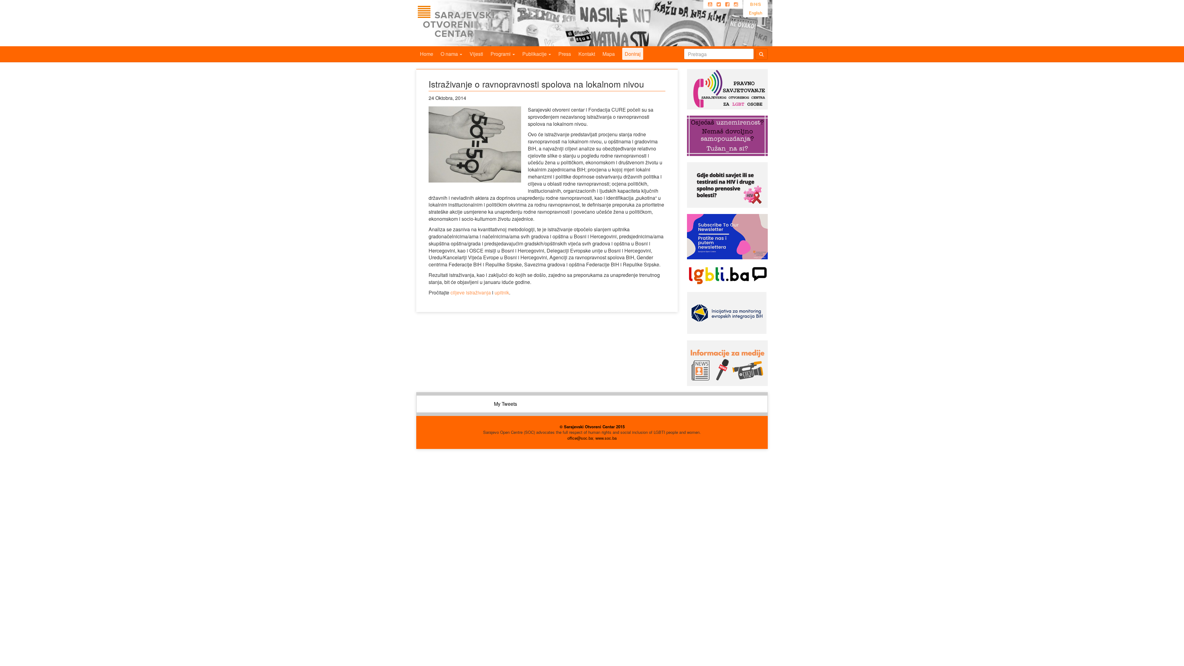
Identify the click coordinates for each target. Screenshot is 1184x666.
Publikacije (535, 53)
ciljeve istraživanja (470, 292)
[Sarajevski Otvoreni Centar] (468, 23)
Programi (501, 53)
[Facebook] (727, 4)
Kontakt (586, 53)
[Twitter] (718, 4)
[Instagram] (736, 4)
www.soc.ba (606, 438)
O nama (450, 53)
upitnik (502, 292)
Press (564, 53)
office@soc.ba (580, 438)
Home (426, 53)
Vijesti (476, 53)
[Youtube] (710, 4)
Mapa (608, 53)
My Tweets (505, 403)
